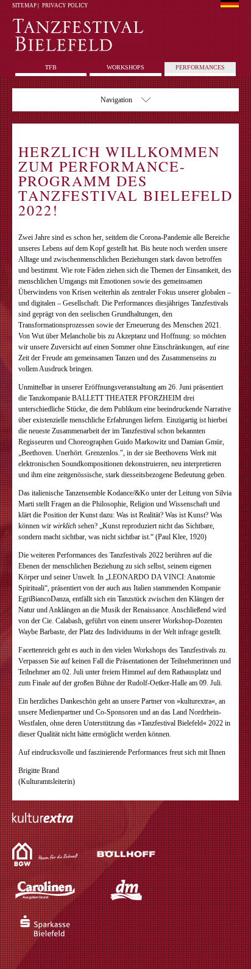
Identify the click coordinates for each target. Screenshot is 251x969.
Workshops (125, 67)
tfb (51, 67)
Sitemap (24, 5)
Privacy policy (65, 5)
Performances (200, 67)
